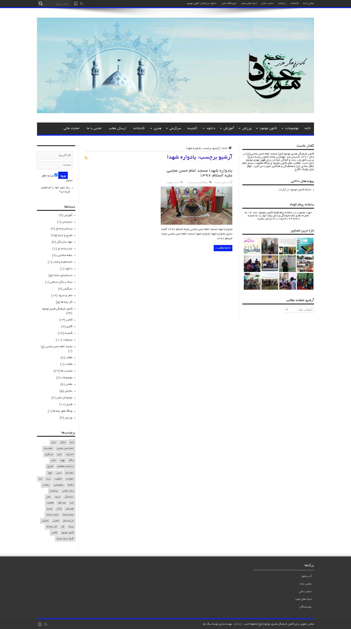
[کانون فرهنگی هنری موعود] (175, 112)
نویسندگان (305, 606)
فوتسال (70, 509)
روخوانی (54, 491)
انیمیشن (67, 222)
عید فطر (62, 503)
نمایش (68, 391)
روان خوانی (68, 491)
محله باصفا (68, 515)
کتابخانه (294, 3)
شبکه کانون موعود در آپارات (294, 189)
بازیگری (49, 454)
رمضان (46, 485)
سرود (57, 497)
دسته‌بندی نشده (62, 275)
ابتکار (63, 442)
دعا (40, 479)
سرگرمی (175, 128)
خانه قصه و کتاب (62, 262)
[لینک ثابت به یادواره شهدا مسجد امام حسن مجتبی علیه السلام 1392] (196, 224)
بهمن (62, 460)
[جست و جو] (40, 3)
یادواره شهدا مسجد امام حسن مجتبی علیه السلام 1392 (199, 173)
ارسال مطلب (117, 128)
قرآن (59, 509)
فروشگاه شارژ (228, 3)
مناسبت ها (66, 371)
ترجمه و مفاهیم (66, 466)
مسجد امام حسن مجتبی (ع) (56, 346)
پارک (71, 527)
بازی (59, 454)
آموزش (228, 128)
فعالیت (50, 503)
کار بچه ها (66, 302)
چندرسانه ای (65, 248)
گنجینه (192, 128)
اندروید (70, 454)
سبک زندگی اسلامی (61, 282)
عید (72, 503)
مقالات (68, 364)
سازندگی (69, 497)
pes (72, 442)
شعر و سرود (65, 295)
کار (62, 527)
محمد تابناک (52, 515)
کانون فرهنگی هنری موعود (57, 308)
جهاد (50, 473)
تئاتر (53, 460)
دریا (48, 479)
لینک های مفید (249, 3)
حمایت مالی (267, 3)
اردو (54, 442)
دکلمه (71, 485)
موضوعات (292, 128)
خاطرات (70, 479)
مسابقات (67, 339)
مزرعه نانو (68, 521)
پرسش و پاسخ (64, 228)
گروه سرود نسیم (65, 539)
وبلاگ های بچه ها (62, 411)
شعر (49, 497)
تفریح (50, 466)
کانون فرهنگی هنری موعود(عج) (276, 624)
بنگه (71, 460)
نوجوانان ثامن (64, 397)
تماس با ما (308, 3)
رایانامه (282, 3)
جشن (58, 473)
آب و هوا (306, 576)
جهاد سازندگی (64, 242)
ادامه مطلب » (223, 248)
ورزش (246, 128)
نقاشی (68, 384)
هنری (157, 128)
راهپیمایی (59, 485)
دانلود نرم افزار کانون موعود (201, 3)
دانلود (210, 128)
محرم (49, 509)
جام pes (70, 473)
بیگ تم (207, 624)
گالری (69, 326)
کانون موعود (268, 128)
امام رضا (48, 448)
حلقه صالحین (64, 255)
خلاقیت (58, 479)
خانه (308, 128)
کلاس (69, 319)
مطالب (69, 357)
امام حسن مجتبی (65, 448)
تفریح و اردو (65, 235)
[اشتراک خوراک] (86, 158)
